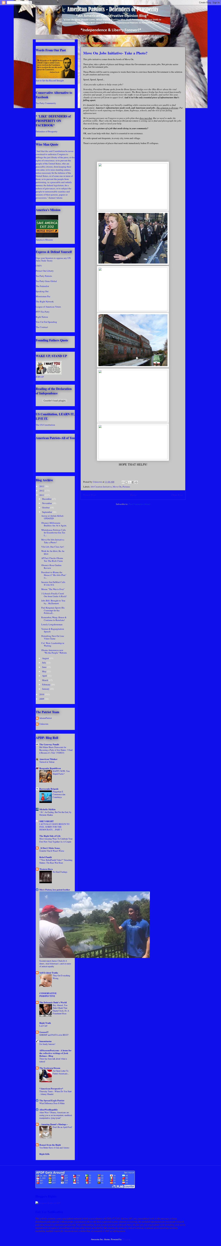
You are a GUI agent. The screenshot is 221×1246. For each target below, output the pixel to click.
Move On (117, 486)
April (44, 675)
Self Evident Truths (48, 972)
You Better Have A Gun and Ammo (54, 1147)
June (44, 667)
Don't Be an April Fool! (62, 1127)
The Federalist (42, 286)
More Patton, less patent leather (54, 889)
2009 (42, 698)
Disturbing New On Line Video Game (52, 637)
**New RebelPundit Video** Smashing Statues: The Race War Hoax (55, 861)
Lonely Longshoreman (52, 624)
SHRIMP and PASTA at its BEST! (54, 1034)
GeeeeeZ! (44, 1032)
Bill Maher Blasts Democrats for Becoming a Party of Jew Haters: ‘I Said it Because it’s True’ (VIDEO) (56, 750)
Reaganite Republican (50, 768)
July (44, 662)
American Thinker (48, 759)
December (47, 498)
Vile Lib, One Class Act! (52, 546)
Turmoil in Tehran (46, 761)
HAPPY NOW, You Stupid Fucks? (61, 772)
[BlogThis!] (126, 482)
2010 (42, 694)
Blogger (126, 1239)
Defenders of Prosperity (46, 131)
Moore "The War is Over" (53, 589)
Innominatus (45, 1041)
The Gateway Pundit (49, 744)
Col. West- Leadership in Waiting (52, 644)
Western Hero (46, 869)
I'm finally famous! (47, 1044)
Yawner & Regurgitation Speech (52, 630)
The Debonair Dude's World (53, 1002)
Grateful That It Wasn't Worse (51, 850)
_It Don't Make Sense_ (50, 848)
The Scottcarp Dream (49, 1068)
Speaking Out (42, 291)
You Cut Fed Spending (46, 321)
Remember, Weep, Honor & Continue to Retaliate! (53, 619)
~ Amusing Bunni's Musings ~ (53, 1124)
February (46, 684)
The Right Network (45, 301)
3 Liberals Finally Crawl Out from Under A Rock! (54, 595)
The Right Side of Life (50, 835)
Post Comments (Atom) (139, 504)
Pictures (126, 486)
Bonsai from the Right (50, 1144)
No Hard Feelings (60, 871)
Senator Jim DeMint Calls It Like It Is (53, 583)
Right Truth (45, 1022)
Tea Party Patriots (44, 275)
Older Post (177, 495)
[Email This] (123, 482)
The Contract (42, 327)
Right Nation (42, 316)
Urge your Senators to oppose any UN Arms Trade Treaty (53, 259)
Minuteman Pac (43, 296)
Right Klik (44, 1154)
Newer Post (89, 495)
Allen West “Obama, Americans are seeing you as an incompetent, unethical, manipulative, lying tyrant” (55, 1115)
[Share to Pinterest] (136, 482)
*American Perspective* (51, 1088)
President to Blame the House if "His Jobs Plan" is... (53, 575)
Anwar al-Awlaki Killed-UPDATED (52, 517)
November (47, 503)
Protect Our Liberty (45, 270)
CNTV (39, 265)
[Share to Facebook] (133, 482)
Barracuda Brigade (49, 788)
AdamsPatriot (45, 718)
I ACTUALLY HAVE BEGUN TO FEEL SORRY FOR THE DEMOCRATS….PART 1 (54, 827)
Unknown (43, 724)
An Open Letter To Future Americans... (61, 1072)
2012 (42, 490)
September (47, 512)
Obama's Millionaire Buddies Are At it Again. (54, 524)
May (44, 671)
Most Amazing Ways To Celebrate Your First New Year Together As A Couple (56, 840)
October (46, 507)
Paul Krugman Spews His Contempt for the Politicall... (53, 610)
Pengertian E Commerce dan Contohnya (59, 794)
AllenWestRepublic (48, 1109)
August (45, 658)
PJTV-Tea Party (43, 311)
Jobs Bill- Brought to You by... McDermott (53, 602)
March (45, 680)
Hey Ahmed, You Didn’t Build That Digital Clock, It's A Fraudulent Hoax (61, 1009)
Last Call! (43, 1025)
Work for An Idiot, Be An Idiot (52, 552)
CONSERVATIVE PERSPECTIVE (48, 994)
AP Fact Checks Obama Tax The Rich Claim (52, 559)
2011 (42, 495)
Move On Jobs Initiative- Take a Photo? (53, 541)
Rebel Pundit (45, 857)
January (46, 688)
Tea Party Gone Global (46, 281)
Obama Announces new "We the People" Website (54, 651)
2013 (42, 486)
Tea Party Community (46, 103)
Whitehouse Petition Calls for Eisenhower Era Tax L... (53, 532)
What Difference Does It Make (52, 1103)
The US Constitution (45, 424)
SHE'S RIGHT (46, 821)
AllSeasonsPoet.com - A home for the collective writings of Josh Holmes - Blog (55, 1053)
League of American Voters (48, 306)
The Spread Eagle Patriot (51, 1100)
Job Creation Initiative (101, 486)
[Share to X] (129, 482)
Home (133, 495)
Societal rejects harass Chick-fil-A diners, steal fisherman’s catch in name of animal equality (55, 963)
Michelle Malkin (47, 809)
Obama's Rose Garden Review (51, 566)
